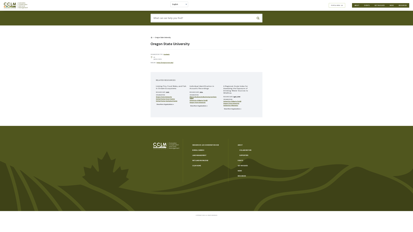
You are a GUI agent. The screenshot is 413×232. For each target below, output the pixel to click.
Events (367, 5)
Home (152, 37)
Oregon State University (164, 97)
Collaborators (245, 150)
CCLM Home (196, 166)
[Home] (17, 5)
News (392, 5)
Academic (167, 54)
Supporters (243, 155)
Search (258, 18)
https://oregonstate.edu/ (165, 62)
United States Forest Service (165, 99)
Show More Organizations (164, 104)
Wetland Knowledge (200, 160)
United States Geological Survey (166, 101)
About (356, 5)
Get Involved (379, 5)
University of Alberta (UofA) (198, 100)
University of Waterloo (230, 105)
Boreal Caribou (198, 150)
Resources (403, 5)
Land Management (199, 155)
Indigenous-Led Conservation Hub (205, 145)
